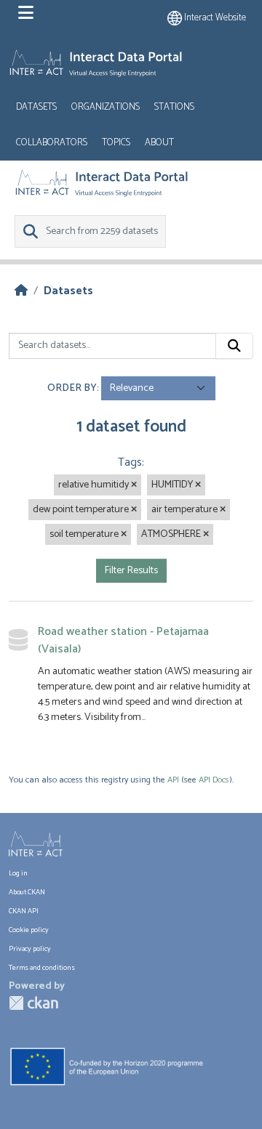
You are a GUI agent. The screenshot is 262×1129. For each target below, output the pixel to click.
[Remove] (134, 485)
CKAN (33, 1003)
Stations (174, 107)
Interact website (214, 17)
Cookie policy (29, 930)
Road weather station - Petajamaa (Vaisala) (123, 640)
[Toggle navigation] (26, 13)
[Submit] (234, 346)
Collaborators (51, 142)
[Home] (21, 291)
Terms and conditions (42, 968)
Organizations (105, 107)
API (173, 780)
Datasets (36, 107)
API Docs (214, 780)
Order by (72, 388)
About (159, 142)
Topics (116, 142)
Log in (18, 873)
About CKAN (27, 892)
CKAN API (24, 911)
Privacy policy (30, 949)
